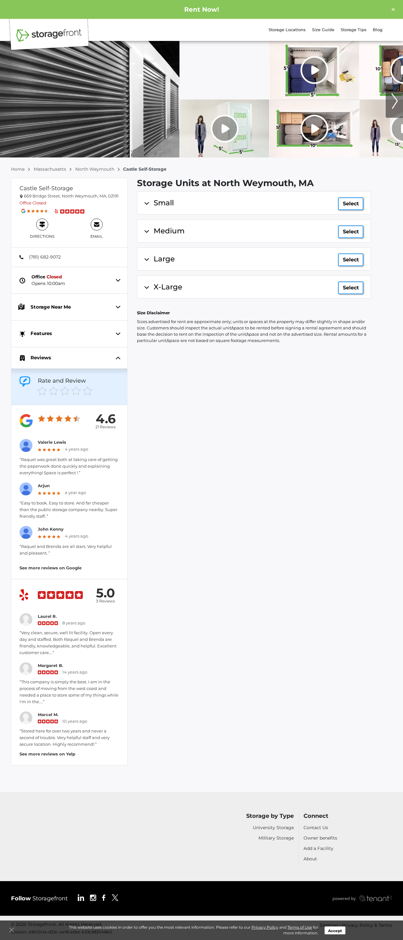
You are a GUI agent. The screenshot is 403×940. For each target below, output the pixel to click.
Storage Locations (287, 29)
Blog (378, 29)
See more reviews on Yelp (47, 753)
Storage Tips (353, 29)
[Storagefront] (49, 39)
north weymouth (95, 169)
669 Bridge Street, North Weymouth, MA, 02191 (71, 195)
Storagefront (39, 898)
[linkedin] (81, 897)
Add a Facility (318, 848)
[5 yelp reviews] (72, 211)
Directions (42, 236)
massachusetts (50, 169)
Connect (316, 816)
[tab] (69, 257)
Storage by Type (270, 816)
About (310, 859)
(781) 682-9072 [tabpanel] (45, 257)
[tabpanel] (254, 203)
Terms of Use (299, 927)
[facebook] (103, 897)
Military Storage (276, 838)
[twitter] (115, 897)
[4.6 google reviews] (37, 211)
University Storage (273, 827)
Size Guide (323, 29)
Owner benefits (320, 838)
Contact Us (316, 827)
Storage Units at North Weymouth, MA (225, 183)
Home (18, 169)
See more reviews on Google (51, 567)
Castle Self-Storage (46, 188)
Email (96, 236)
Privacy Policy (265, 927)
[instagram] (93, 897)
